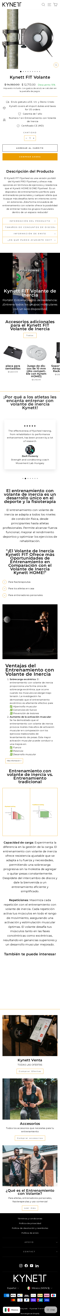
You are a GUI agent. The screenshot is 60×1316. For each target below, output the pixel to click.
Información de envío (30, 234)
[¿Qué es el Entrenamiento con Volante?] (30, 1165)
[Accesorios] (30, 1099)
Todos (30, 335)
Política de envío (30, 1233)
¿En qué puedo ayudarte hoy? (30, 240)
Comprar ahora (30, 157)
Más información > (14, 761)
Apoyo (29, 1242)
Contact (29, 1252)
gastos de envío (34, 88)
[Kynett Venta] (30, 1035)
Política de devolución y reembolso (30, 1228)
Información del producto (30, 221)
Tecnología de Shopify (30, 1313)
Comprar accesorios (30, 1138)
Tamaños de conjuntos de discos (30, 227)
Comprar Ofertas (30, 1071)
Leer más (30, 1208)
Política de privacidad (30, 1223)
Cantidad (30, 133)
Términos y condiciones (30, 1218)
